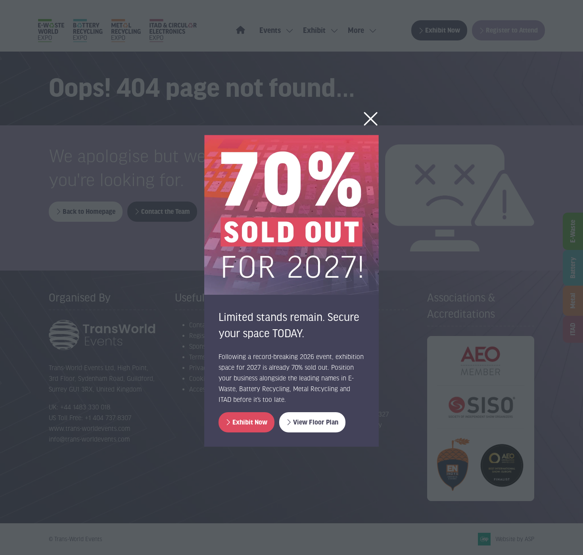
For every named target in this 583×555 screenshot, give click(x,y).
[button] (370, 119)
